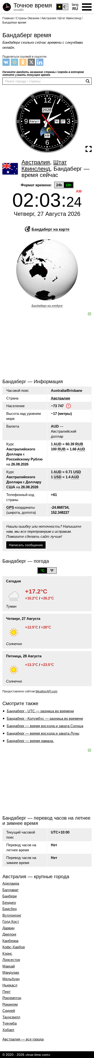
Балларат (10, 890)
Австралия (60, 398)
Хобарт (8, 1030)
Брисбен (9, 909)
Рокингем (10, 1004)
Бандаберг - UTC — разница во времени (40, 711)
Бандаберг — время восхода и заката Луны (43, 733)
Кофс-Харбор (13, 947)
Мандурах (10, 972)
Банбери (9, 896)
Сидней (8, 1011)
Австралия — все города (23, 1039)
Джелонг (9, 934)
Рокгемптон (11, 998)
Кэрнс (7, 953)
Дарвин (8, 928)
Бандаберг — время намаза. (30, 741)
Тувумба (9, 1023)
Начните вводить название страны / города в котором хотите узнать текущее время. (43, 73)
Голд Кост (10, 922)
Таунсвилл (11, 1017)
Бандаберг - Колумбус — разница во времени (45, 718)
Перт (6, 992)
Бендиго (9, 903)
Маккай (8, 966)
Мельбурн (11, 979)
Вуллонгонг (11, 915)
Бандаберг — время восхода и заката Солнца (45, 726)
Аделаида (10, 883)
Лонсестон (11, 960)
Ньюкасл (9, 985)
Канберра (10, 941)
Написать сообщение (26, 545)
